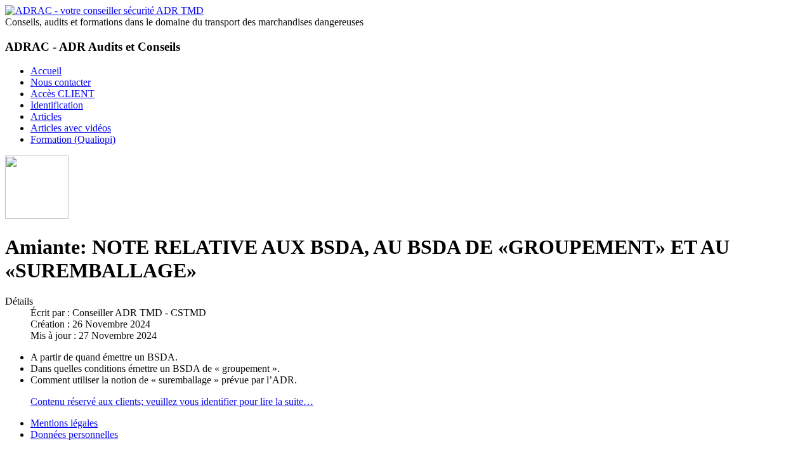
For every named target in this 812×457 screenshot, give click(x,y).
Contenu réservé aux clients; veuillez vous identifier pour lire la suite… (171, 401)
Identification (56, 105)
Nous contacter (60, 82)
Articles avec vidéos (70, 128)
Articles (46, 116)
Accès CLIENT (62, 93)
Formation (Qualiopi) (72, 139)
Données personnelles (74, 434)
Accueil (46, 70)
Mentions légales (64, 423)
